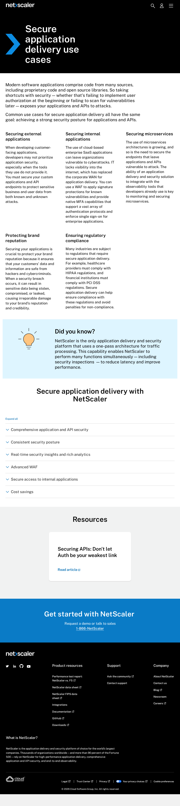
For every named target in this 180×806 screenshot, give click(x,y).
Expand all (11, 418)
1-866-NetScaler (90, 628)
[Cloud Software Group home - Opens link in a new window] (15, 779)
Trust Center (83, 781)
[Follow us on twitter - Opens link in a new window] (7, 666)
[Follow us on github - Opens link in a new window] (22, 666)
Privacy (103, 781)
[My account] (163, 6)
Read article (67, 570)
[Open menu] (171, 6)
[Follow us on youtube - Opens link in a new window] (28, 666)
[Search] (153, 6)
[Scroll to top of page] (171, 796)
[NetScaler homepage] (20, 5)
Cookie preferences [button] (164, 781)
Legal (65, 781)
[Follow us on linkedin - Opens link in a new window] (14, 666)
